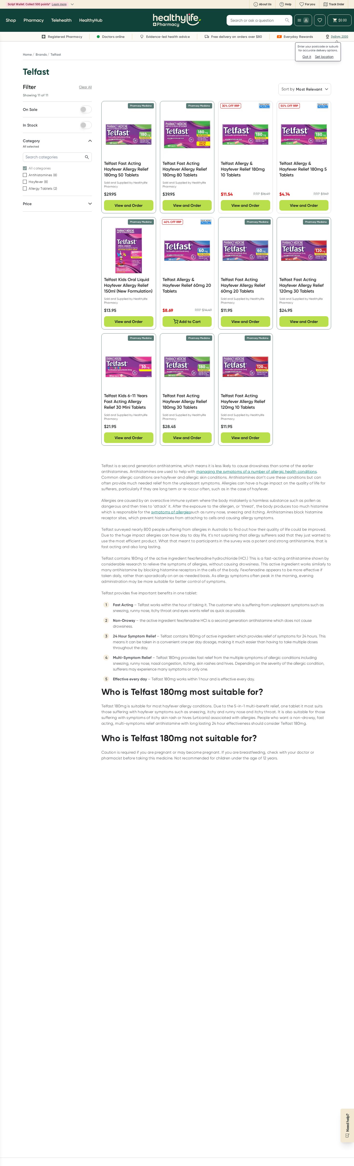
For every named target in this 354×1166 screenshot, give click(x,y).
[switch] (86, 109)
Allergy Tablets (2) (43, 188)
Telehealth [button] (61, 20)
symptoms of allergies (171, 512)
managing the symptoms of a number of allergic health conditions (256, 471)
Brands (41, 54)
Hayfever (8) (38, 182)
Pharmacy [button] (34, 20)
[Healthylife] (177, 20)
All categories (40, 168)
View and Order (129, 205)
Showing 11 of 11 (35, 95)
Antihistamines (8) (43, 175)
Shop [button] (11, 20)
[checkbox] (25, 168)
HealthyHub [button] (90, 20)
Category (31, 140)
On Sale (30, 109)
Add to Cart (190, 321)
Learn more (88, 4)
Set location (324, 57)
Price (27, 203)
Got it (306, 57)
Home (27, 54)
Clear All (85, 87)
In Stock (30, 125)
